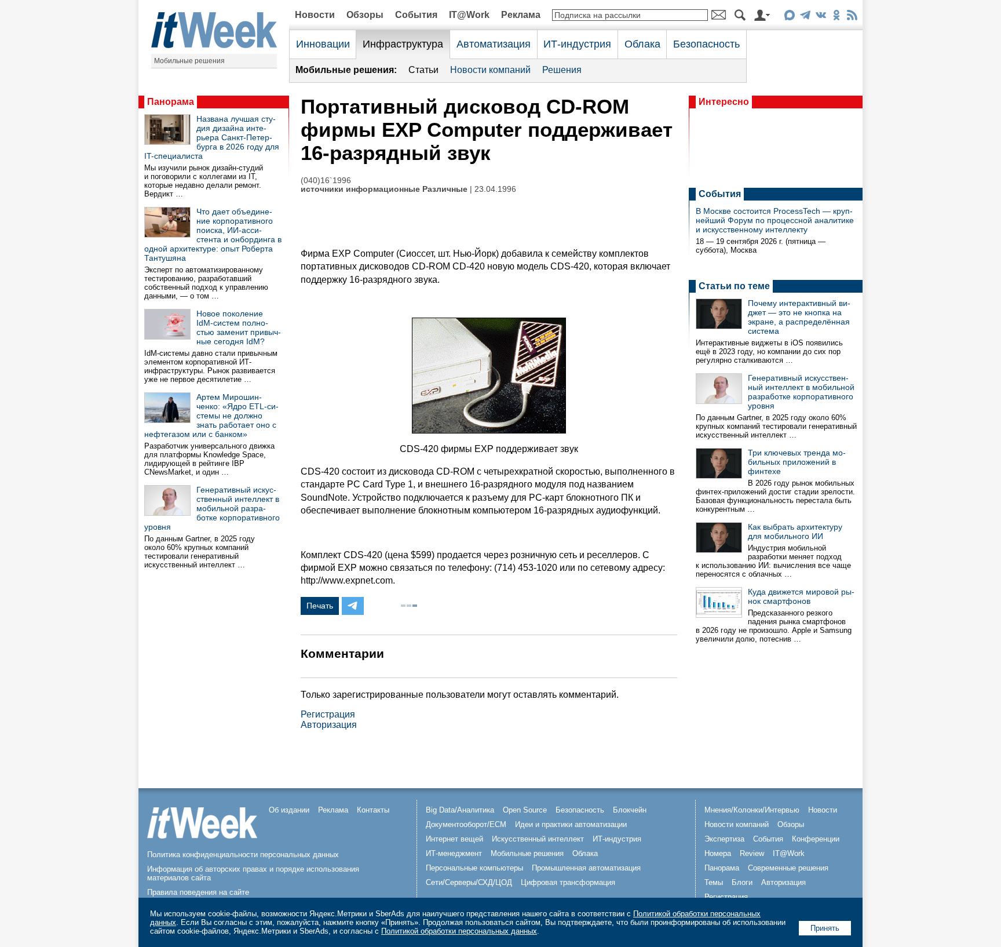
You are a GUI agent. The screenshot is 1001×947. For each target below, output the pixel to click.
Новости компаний (490, 70)
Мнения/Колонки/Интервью (751, 810)
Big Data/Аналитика (460, 810)
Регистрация (328, 714)
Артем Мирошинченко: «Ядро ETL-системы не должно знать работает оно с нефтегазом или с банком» (211, 415)
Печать (319, 605)
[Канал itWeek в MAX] (789, 17)
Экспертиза (724, 839)
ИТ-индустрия (577, 44)
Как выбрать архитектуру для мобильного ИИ (795, 531)
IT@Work (469, 15)
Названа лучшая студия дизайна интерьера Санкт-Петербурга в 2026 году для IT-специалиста (211, 137)
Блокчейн (629, 810)
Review (752, 853)
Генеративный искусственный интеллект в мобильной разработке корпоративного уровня (212, 508)
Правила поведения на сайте (198, 892)
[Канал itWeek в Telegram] (805, 17)
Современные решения (788, 868)
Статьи (423, 70)
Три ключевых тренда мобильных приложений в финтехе (797, 462)
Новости (315, 15)
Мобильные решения (189, 61)
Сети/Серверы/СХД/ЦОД (469, 882)
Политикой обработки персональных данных (459, 931)
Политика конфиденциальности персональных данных (243, 854)
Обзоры (364, 15)
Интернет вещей (454, 839)
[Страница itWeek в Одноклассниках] (836, 17)
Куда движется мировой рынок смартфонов (801, 596)
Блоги (742, 882)
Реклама (520, 15)
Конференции (815, 839)
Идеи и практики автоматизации (571, 824)
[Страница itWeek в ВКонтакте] (820, 17)
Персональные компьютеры (474, 868)
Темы (713, 882)
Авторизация (329, 725)
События (416, 15)
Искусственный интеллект (538, 839)
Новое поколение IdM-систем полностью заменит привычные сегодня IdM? (238, 327)
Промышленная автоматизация (586, 868)
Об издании (289, 810)
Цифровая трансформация (568, 882)
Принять (824, 928)
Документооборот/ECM (466, 824)
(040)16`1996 (326, 180)
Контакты (373, 810)
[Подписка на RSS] (852, 17)
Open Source (525, 810)
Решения (562, 70)
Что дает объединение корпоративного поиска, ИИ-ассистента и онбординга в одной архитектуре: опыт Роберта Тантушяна (213, 235)
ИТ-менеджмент (454, 853)
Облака (642, 44)
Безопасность (706, 44)
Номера (717, 853)
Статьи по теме (734, 286)
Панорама (170, 102)
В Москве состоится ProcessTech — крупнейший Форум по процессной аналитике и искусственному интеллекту (775, 220)
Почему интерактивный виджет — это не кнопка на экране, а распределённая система (799, 317)
